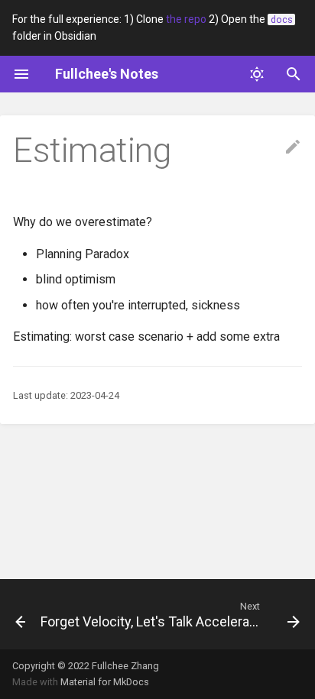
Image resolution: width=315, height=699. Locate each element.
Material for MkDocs (104, 682)
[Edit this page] (293, 147)
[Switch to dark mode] (257, 74)
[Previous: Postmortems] (14, 614)
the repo (186, 19)
